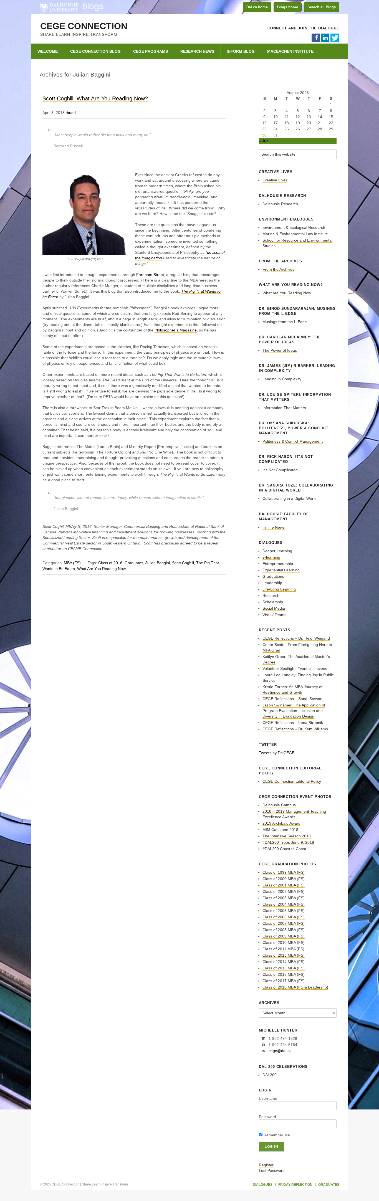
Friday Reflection (295, 1184)
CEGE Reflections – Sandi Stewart (292, 698)
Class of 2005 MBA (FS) (283, 910)
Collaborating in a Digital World (289, 498)
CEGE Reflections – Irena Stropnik (292, 722)
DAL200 (269, 1075)
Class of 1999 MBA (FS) (283, 872)
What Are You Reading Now (101, 568)
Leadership (272, 583)
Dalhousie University (59, 7)
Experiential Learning (281, 570)
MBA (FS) (72, 563)
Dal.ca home (257, 7)
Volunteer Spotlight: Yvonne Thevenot (295, 668)
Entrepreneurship (277, 563)
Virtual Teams (274, 614)
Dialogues (262, 1184)
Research (270, 595)
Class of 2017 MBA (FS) (283, 981)
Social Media (273, 608)
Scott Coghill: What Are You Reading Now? (95, 98)
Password (267, 1116)
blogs (92, 6)
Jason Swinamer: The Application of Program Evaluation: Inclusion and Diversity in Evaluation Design (293, 710)
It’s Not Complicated (280, 470)
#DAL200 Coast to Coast (284, 849)
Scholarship (272, 602)
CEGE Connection (83, 26)
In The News (273, 527)
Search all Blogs (321, 7)
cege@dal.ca (280, 1050)
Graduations (273, 576)
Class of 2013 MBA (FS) (283, 955)
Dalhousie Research (280, 204)
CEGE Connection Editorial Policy (291, 781)
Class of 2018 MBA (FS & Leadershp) (295, 987)
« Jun (264, 141)
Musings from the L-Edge (284, 322)
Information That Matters (284, 408)
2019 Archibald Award (281, 823)
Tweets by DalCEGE (276, 753)
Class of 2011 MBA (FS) (283, 949)
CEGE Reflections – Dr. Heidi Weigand (296, 638)
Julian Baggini (157, 563)
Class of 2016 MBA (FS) (283, 974)
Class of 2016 (110, 563)
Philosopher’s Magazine (176, 330)
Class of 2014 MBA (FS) (283, 961)
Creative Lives (274, 180)
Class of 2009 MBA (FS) (283, 936)
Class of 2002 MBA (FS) (283, 891)
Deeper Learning (277, 551)
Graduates (134, 563)
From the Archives (278, 269)
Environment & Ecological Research (293, 227)
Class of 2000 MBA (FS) (283, 878)
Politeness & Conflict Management (292, 441)
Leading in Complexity (281, 379)
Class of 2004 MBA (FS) (283, 904)
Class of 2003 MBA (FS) (283, 898)
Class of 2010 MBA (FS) (283, 942)
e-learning (271, 557)
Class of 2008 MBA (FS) (283, 930)
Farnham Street (150, 274)
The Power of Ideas (279, 350)
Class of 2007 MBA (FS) (283, 923)
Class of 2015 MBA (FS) (283, 968)
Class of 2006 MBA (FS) (283, 917)
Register (266, 1165)
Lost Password (272, 1170)
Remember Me (276, 1135)
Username (268, 1098)
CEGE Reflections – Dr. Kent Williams (295, 729)
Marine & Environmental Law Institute (295, 234)
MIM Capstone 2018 (280, 829)
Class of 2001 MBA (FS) (283, 885)
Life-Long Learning (279, 589)
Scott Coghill (183, 563)
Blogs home (287, 7)
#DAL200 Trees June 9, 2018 (288, 842)
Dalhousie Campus (279, 805)
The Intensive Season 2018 (286, 836)
